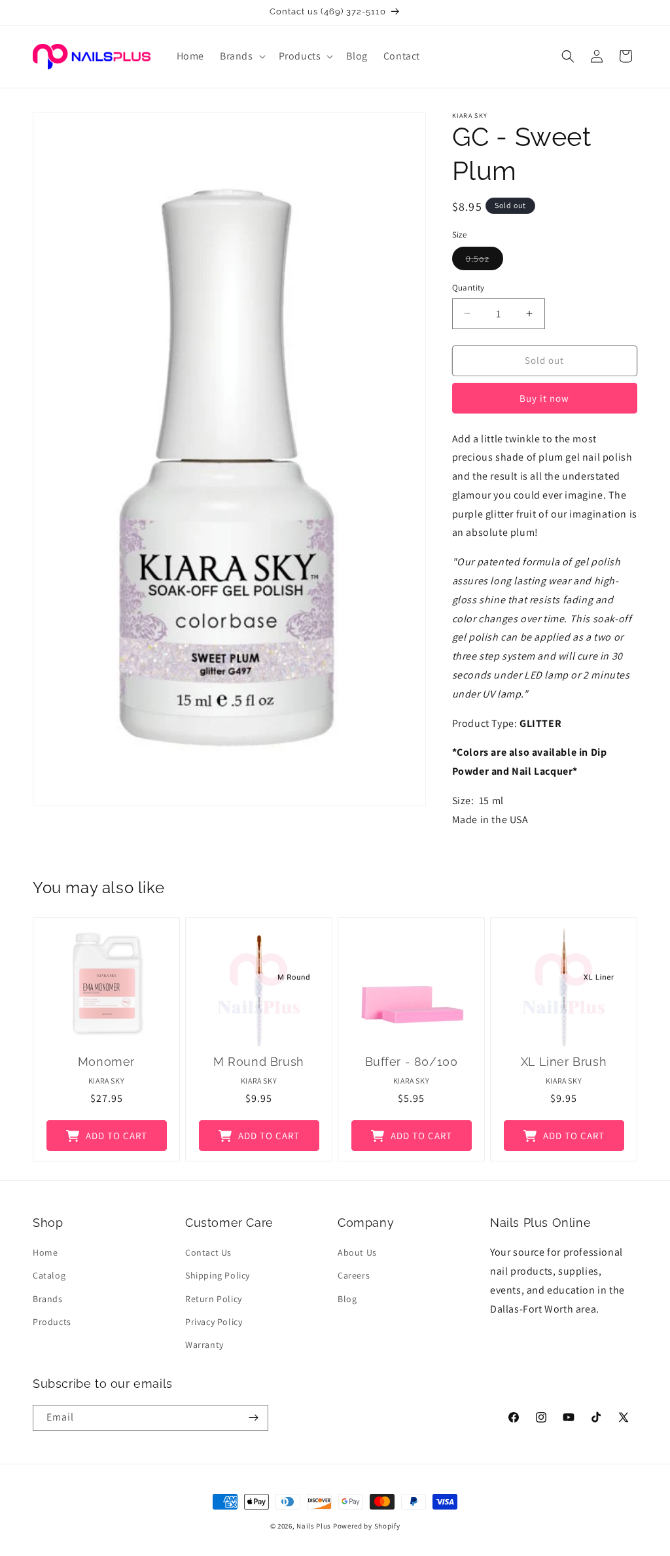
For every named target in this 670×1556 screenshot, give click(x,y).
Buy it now (544, 398)
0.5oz (484, 261)
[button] (241, 56)
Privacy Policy (213, 1322)
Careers (354, 1275)
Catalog (49, 1275)
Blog (347, 1299)
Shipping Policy (217, 1275)
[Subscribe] (253, 1418)
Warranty (204, 1345)
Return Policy (213, 1299)
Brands (48, 1299)
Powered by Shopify (366, 1525)
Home (45, 1252)
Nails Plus (313, 1525)
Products (52, 1322)
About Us (357, 1252)
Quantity (468, 287)
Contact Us (208, 1252)
